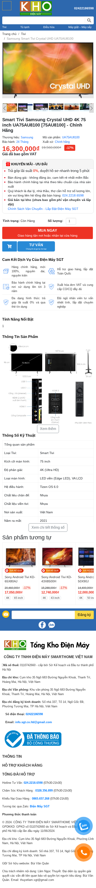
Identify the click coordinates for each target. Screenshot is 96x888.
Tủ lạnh (24, 27)
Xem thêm (48, 429)
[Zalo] (51, 624)
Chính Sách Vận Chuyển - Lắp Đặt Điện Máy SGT (43, 209)
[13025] (9, 246)
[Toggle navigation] (6, 5)
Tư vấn (36, 246)
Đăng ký (84, 615)
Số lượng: (55, 221)
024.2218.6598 (73, 195)
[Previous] (4, 108)
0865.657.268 (40, 798)
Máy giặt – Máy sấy (80, 27)
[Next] (91, 108)
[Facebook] (42, 624)
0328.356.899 (44, 790)
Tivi (4, 27)
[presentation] (5, 574)
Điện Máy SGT (40, 806)
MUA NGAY (47, 233)
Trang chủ (9, 34)
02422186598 (84, 8)
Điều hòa (48, 27)
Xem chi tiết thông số (48, 527)
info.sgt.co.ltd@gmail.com (33, 722)
